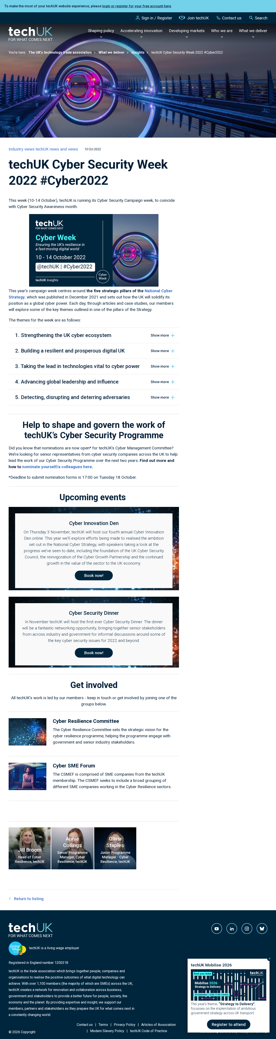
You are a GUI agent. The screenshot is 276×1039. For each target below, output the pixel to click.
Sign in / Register (156, 18)
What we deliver (253, 30)
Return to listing (29, 898)
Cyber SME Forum (74, 766)
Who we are (221, 30)
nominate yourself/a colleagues (52, 466)
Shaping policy (101, 30)
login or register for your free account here (136, 6)
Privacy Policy (124, 1025)
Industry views (22, 149)
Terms (103, 1025)
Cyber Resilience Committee (86, 721)
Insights (138, 52)
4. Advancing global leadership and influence (67, 382)
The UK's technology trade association (60, 52)
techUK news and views (57, 149)
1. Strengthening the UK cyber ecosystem (63, 335)
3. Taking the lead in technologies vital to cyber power (77, 366)
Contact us (232, 18)
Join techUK (198, 18)
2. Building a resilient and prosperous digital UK (70, 351)
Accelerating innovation (141, 30)
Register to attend (229, 1024)
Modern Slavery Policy (107, 1031)
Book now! (94, 575)
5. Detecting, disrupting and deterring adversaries (72, 397)
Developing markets (187, 30)
